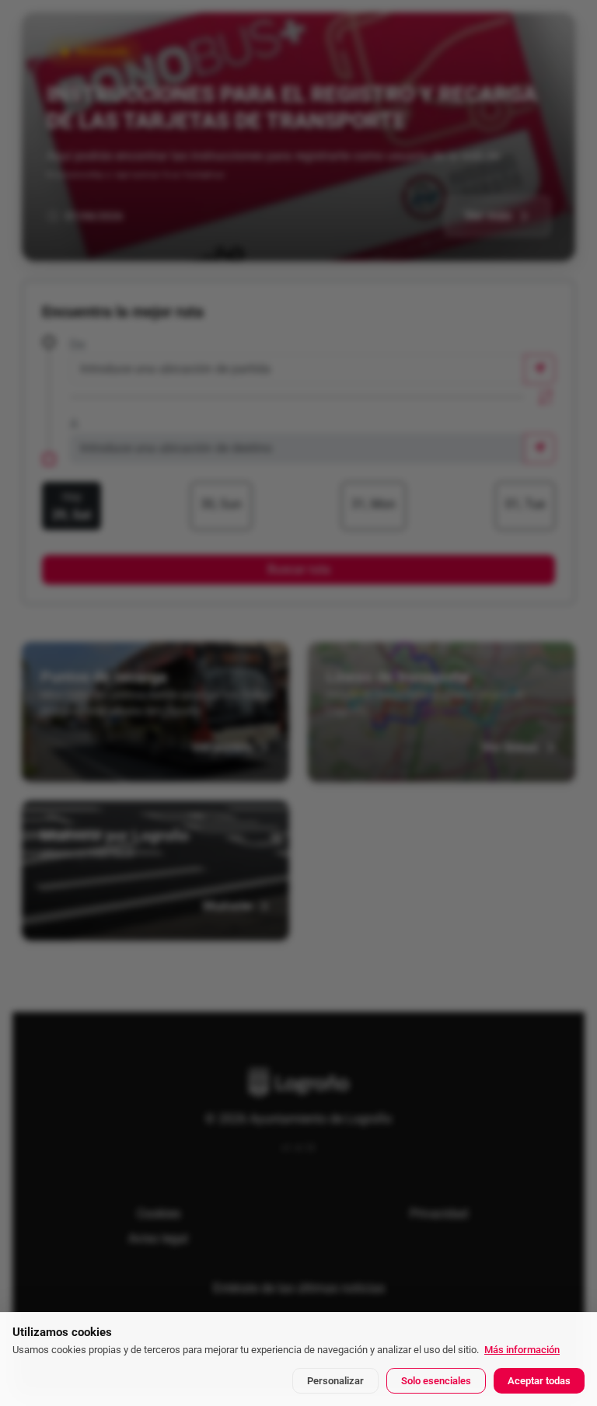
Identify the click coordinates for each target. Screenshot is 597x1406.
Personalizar (335, 1381)
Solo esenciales (436, 1381)
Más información (522, 1349)
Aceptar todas (539, 1381)
